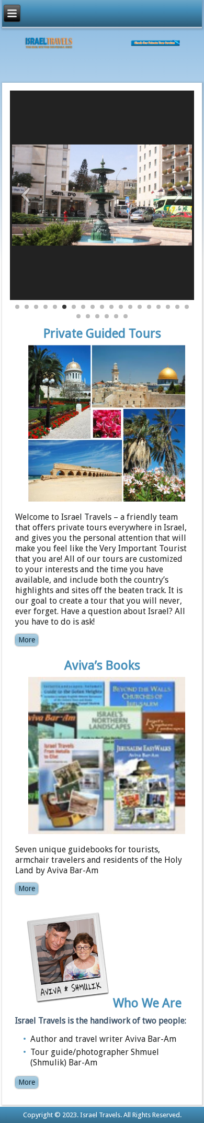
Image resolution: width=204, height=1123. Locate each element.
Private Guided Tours (102, 333)
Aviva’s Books (102, 665)
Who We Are (147, 1002)
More (26, 640)
